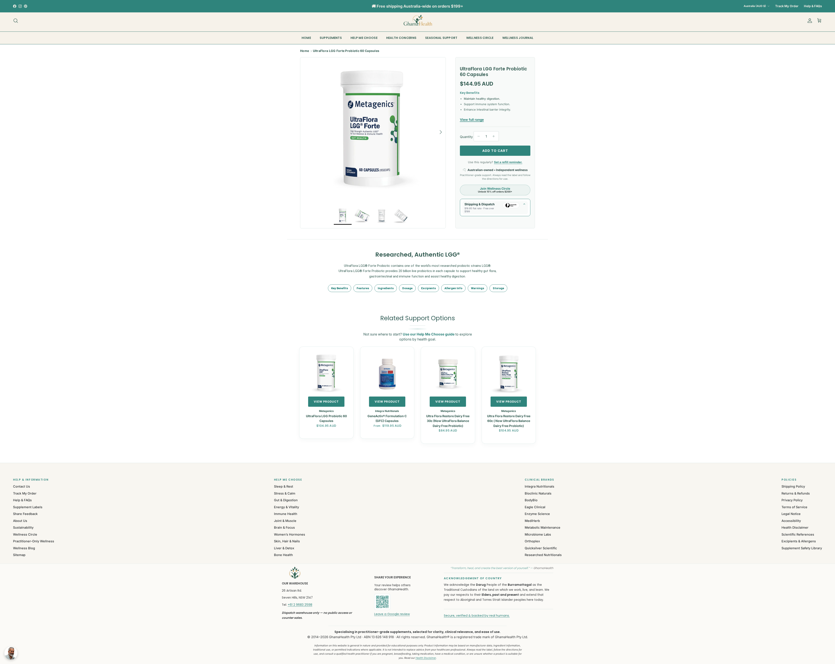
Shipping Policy (793, 486)
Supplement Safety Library (802, 548)
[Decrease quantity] (477, 136)
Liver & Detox (284, 548)
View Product (326, 401)
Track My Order (786, 6)
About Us (20, 521)
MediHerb (532, 521)
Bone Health (283, 555)
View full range (472, 120)
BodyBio (531, 500)
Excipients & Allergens (799, 541)
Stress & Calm (284, 493)
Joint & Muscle (285, 521)
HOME (306, 38)
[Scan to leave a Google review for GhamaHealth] (397, 602)
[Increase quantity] (495, 136)
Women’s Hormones (289, 534)
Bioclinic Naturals (538, 493)
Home (304, 51)
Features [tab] (363, 288)
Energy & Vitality (286, 507)
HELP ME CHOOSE (364, 38)
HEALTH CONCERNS (401, 38)
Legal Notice (791, 514)
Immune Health (285, 514)
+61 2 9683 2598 (300, 605)
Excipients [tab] (428, 288)
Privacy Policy (792, 500)
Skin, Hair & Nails (287, 541)
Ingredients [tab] (386, 288)
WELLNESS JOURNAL (517, 38)
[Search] (15, 20)
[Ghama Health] (417, 20)
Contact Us (21, 486)
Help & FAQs (813, 6)
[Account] (808, 20)
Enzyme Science (537, 514)
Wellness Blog (24, 548)
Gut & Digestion (286, 500)
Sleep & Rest (283, 486)
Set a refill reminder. (508, 162)
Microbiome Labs (538, 534)
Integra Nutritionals (539, 486)
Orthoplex (532, 541)
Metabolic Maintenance (542, 527)
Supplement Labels (27, 507)
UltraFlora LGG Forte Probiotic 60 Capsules (346, 51)
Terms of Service (794, 507)
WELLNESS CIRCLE (480, 38)
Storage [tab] (498, 288)
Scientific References (798, 534)
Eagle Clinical (535, 507)
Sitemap (19, 555)
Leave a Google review (392, 614)
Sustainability (23, 527)
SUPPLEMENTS (331, 38)
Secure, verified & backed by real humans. (477, 615)
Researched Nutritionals (543, 555)
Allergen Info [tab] (453, 288)
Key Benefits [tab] (339, 288)
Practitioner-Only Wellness (33, 541)
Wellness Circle (25, 534)
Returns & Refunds (796, 493)
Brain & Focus (284, 527)
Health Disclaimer (795, 527)
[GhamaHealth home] (322, 572)
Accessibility (791, 521)
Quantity (466, 137)
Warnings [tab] (477, 288)
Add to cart (495, 151)
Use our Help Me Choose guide (428, 334)
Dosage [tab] (407, 288)
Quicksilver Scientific (541, 548)
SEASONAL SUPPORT (441, 38)
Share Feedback (25, 514)
